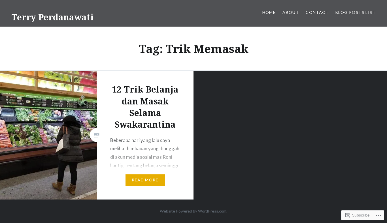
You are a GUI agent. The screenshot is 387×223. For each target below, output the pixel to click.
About (290, 12)
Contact (317, 12)
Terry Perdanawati (52, 17)
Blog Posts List (355, 12)
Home (269, 12)
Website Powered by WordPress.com (193, 211)
